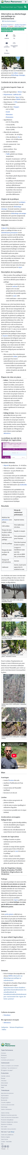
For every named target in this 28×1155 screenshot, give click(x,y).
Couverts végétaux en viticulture (19, 28)
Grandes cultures (5, 1076)
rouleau (14, 286)
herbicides (23, 485)
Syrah (8, 112)
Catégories (4, 1027)
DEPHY (18, 99)
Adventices (7, 1022)
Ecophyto (10, 26)
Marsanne (9, 114)
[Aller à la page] (25, 7)
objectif (4, 228)
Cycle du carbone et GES (7, 1104)
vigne (20, 267)
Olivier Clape (17, 26)
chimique (22, 75)
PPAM (2, 1087)
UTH (15, 102)
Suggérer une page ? (7, 1070)
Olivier (20, 92)
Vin (19, 137)
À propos (3, 1053)
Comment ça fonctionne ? (7, 1060)
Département (8, 94)
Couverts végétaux (6, 1102)
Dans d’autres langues (10, 21)
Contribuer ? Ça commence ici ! (9, 1068)
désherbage (15, 75)
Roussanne (9, 117)
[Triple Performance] (11, 2)
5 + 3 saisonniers (7, 46)
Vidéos (4, 1029)
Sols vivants (4, 1126)
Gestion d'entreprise (6, 1109)
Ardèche (7, 38)
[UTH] (6, 44)
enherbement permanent (9, 232)
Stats (2, 1144)
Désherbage (9, 31)
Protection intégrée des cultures (9, 1122)
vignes (16, 900)
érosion (11, 780)
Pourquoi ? (4, 1057)
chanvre (5, 336)
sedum (16, 73)
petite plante (9, 914)
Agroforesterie (5, 1095)
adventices (7, 433)
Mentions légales (5, 1137)
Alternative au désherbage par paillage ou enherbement (13, 978)
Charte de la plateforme (7, 1134)
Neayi (12, 1132)
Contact (3, 1141)
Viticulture (4, 28)
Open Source (4, 1139)
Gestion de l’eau (5, 1112)
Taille (8, 154)
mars (15, 296)
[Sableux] (14, 44)
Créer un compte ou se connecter (10, 1065)
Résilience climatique (6, 1124)
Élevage (3, 1078)
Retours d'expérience (8, 24)
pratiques (22, 202)
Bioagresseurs (4, 1097)
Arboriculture (4, 1083)
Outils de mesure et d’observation (10, 1117)
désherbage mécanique (18, 213)
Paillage (9, 28)
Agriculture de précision (7, 1093)
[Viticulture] (6, 52)
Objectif (6, 465)
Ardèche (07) (17, 94)
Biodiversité (4, 1100)
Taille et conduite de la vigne (17, 29)
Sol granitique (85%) (14, 46)
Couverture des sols (6, 29)
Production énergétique (7, 1119)
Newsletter (9, 1141)
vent (16, 851)
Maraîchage (4, 1085)
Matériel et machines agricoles (9, 1115)
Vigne (17, 97)
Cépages (4, 31)
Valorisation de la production (8, 1129)
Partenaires (4, 1055)
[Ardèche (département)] (6, 35)
